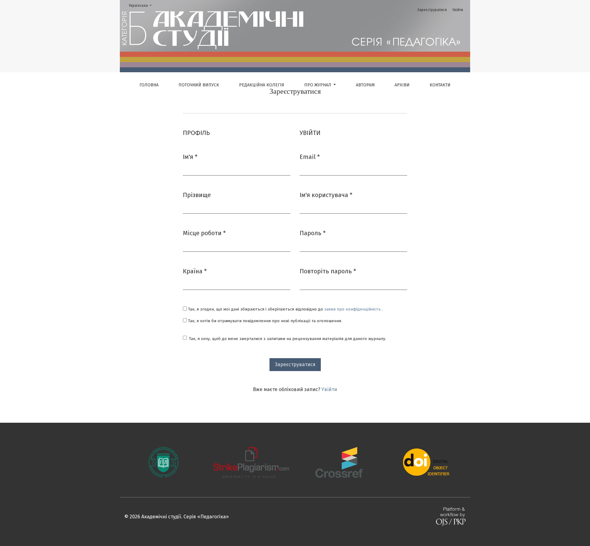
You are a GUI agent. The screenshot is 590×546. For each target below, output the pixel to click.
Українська (141, 5)
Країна (195, 271)
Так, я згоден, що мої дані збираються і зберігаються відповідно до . (285, 309)
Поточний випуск (199, 85)
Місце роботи (204, 233)
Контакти (440, 85)
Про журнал (318, 85)
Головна (149, 85)
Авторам (365, 85)
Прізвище (197, 195)
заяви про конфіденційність (353, 309)
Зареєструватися (432, 10)
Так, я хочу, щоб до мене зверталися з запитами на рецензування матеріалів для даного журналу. (287, 338)
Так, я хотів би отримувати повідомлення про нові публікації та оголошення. (264, 320)
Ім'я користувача (326, 195)
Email (310, 156)
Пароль (313, 233)
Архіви (402, 85)
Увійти (457, 10)
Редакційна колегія (261, 85)
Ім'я (190, 156)
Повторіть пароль (328, 271)
